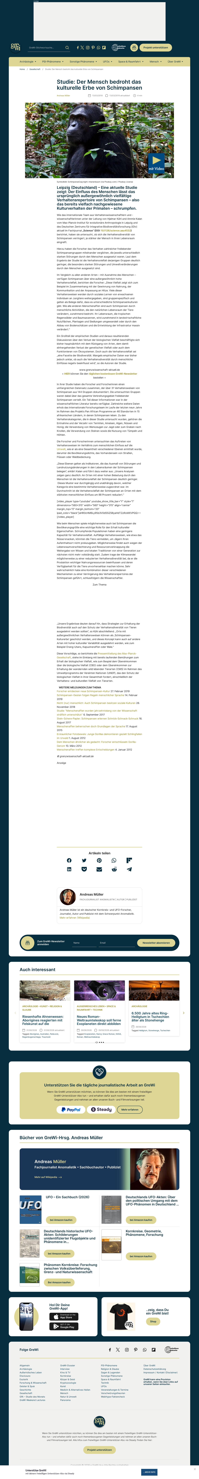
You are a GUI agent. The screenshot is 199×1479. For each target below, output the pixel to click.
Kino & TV (65, 1372)
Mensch (154, 61)
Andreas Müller (63, 95)
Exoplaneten (89, 1034)
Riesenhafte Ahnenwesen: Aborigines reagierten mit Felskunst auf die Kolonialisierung (42, 1022)
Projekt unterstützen (155, 47)
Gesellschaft (35, 69)
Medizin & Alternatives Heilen (75, 1389)
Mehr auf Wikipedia (46, 1177)
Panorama (65, 1400)
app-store (63, 1317)
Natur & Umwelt (68, 1396)
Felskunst (54, 1034)
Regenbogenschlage (31, 1037)
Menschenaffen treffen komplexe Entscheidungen (86, 749)
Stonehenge (153, 1030)
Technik (98, 1009)
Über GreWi (174, 61)
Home (22, 69)
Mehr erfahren (129, 1109)
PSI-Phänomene (51, 61)
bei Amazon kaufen (61, 1220)
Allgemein (25, 1365)
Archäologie (26, 61)
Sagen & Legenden (110, 1372)
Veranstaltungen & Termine (114, 1389)
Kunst (44, 1006)
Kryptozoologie (68, 1382)
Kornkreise (65, 1376)
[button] (69, 860)
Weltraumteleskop (92, 1037)
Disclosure (25, 1376)
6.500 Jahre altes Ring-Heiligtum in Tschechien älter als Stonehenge (150, 1016)
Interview (65, 1369)
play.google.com (63, 1326)
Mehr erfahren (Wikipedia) (75, 917)
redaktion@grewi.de (134, 48)
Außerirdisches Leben (91, 1006)
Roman (80, 1037)
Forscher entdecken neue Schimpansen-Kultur (83, 691)
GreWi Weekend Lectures (32, 1400)
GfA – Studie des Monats (32, 1396)
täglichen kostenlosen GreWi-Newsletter (113, 373)
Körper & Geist (67, 1379)
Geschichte (25, 1389)
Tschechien (165, 1030)
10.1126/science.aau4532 (116, 230)
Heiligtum (143, 1030)
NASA (118, 1034)
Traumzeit (46, 1037)
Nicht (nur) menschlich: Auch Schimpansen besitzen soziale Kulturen (96, 703)
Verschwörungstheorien (113, 1393)
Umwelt (61, 449)
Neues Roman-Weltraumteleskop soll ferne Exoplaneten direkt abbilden (99, 1020)
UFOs (106, 61)
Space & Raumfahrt (129, 61)
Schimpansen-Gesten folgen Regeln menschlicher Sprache (90, 695)
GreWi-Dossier (67, 1365)
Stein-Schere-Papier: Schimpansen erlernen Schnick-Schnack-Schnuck (97, 718)
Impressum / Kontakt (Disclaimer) (160, 1372)
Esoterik (24, 1379)
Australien (44, 1034)
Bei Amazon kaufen (59, 1282)
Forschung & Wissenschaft (33, 1382)
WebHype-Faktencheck (113, 1396)
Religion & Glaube (110, 1369)
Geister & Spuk (27, 1386)
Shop (153, 1321)
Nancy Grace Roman (105, 1034)
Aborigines (34, 1034)
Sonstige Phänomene (82, 61)
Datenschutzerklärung (154, 1369)
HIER (67, 373)
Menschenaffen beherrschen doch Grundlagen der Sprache (91, 726)
